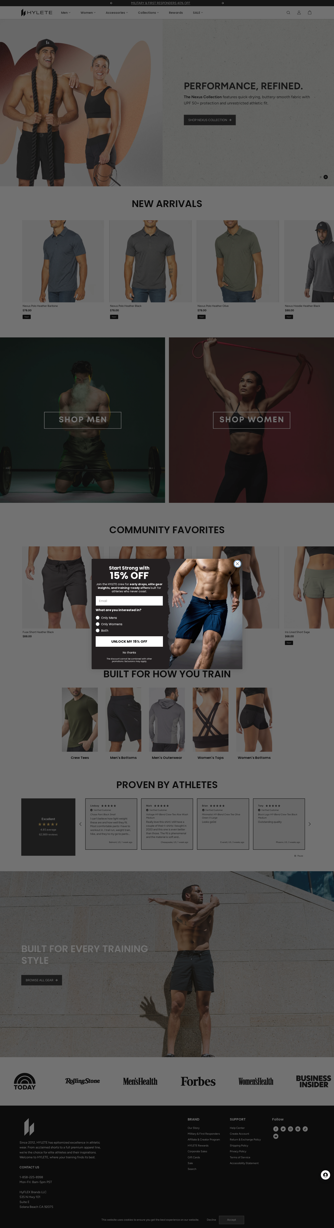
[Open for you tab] (325, 1175)
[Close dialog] (237, 563)
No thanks (129, 652)
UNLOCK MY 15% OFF (129, 641)
